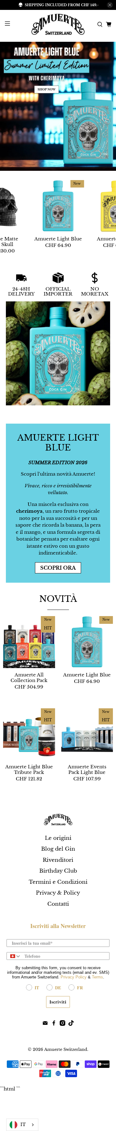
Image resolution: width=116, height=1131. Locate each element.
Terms (97, 977)
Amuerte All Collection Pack (29, 677)
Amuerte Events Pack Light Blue (87, 769)
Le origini (58, 838)
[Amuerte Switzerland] (58, 24)
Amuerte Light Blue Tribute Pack (29, 769)
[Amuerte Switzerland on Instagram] (62, 1024)
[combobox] (14, 956)
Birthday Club (58, 871)
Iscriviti (58, 1002)
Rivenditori (58, 860)
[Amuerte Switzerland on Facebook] (54, 1024)
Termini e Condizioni (58, 882)
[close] (110, 5)
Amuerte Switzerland (65, 1049)
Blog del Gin (58, 849)
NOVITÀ (58, 599)
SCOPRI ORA (58, 568)
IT (23, 1124)
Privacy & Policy (58, 893)
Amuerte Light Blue (58, 239)
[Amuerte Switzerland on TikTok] (71, 1024)
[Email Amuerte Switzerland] (45, 1024)
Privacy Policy (74, 977)
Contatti (58, 904)
